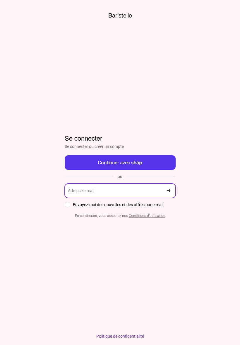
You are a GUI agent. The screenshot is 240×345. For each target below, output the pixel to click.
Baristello (120, 15)
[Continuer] (169, 191)
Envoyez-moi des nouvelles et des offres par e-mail (118, 204)
